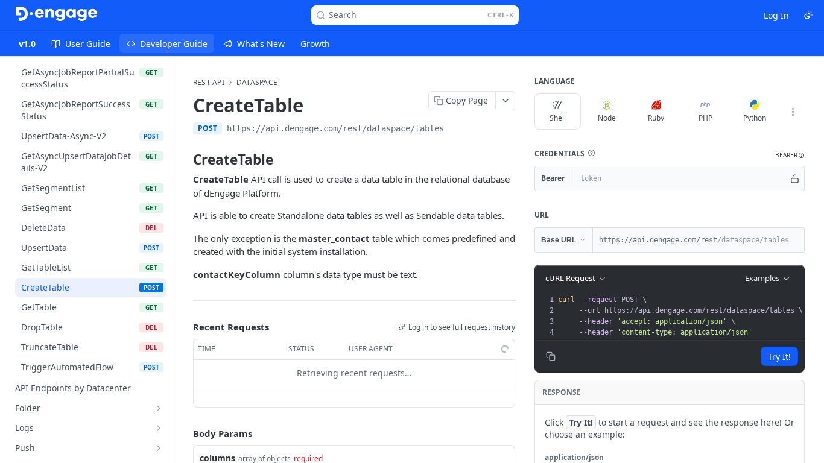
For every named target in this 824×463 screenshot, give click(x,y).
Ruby (656, 118)
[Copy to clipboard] (456, 129)
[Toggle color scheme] (808, 15)
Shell (558, 118)
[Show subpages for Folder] (158, 408)
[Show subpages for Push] (158, 448)
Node (607, 118)
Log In (776, 15)
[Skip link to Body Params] (184, 433)
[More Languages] (793, 111)
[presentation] (680, 316)
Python (754, 118)
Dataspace (256, 82)
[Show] (794, 178)
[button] (591, 153)
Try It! (779, 356)
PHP (705, 118)
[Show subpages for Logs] (158, 428)
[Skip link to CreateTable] (185, 159)
